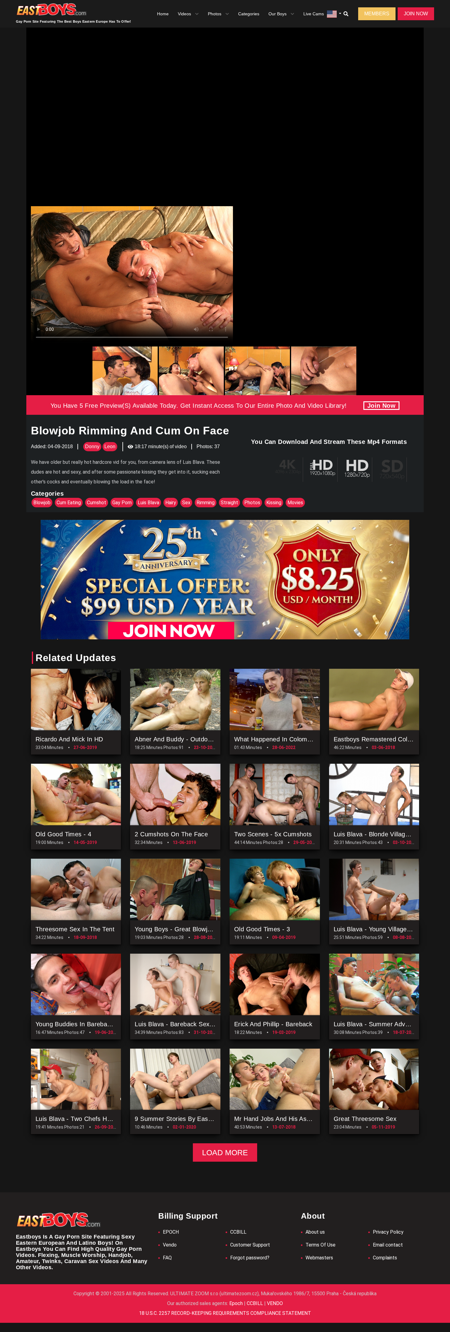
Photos (214, 13)
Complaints (385, 1258)
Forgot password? (249, 1258)
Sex (186, 502)
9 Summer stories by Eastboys (179, 1118)
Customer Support (250, 1245)
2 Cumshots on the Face (171, 834)
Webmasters (319, 1258)
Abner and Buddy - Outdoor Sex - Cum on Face (203, 739)
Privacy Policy (388, 1232)
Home (163, 13)
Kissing (273, 502)
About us (315, 1232)
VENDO (274, 1303)
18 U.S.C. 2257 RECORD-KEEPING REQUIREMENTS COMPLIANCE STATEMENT (225, 1313)
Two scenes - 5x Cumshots (273, 834)
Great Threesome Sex (365, 1118)
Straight (229, 502)
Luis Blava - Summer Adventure (379, 1024)
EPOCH (171, 1232)
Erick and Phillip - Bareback (273, 1024)
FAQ (167, 1258)
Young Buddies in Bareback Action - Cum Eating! (105, 1024)
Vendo (170, 1245)
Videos (184, 13)
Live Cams (313, 13)
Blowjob (42, 502)
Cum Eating (69, 502)
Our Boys (277, 13)
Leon (109, 446)
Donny (92, 446)
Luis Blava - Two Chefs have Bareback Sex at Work (109, 1118)
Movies (295, 502)
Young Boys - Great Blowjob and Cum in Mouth (202, 929)
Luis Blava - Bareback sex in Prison (186, 1024)
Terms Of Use (321, 1245)
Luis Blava (148, 502)
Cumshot (96, 502)
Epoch (236, 1303)
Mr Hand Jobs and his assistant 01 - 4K (291, 1118)
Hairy (170, 502)
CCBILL (238, 1232)
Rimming (206, 502)
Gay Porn (122, 502)
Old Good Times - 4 (63, 834)
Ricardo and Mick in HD (69, 739)
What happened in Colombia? (276, 739)
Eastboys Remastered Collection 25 (384, 739)
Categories (248, 13)
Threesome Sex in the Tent (75, 929)
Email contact (388, 1245)
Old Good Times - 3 (262, 929)
